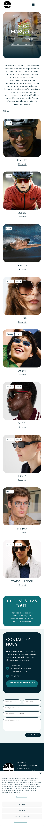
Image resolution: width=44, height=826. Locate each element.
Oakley (22, 160)
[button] (40, 774)
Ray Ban (22, 371)
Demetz (22, 265)
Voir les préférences (22, 816)
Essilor (20, 65)
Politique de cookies (20, 822)
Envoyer (33, 735)
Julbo (22, 213)
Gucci (22, 423)
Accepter (22, 804)
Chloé (22, 318)
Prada (22, 476)
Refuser (22, 810)
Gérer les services (21, 797)
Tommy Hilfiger (22, 581)
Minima (22, 529)
